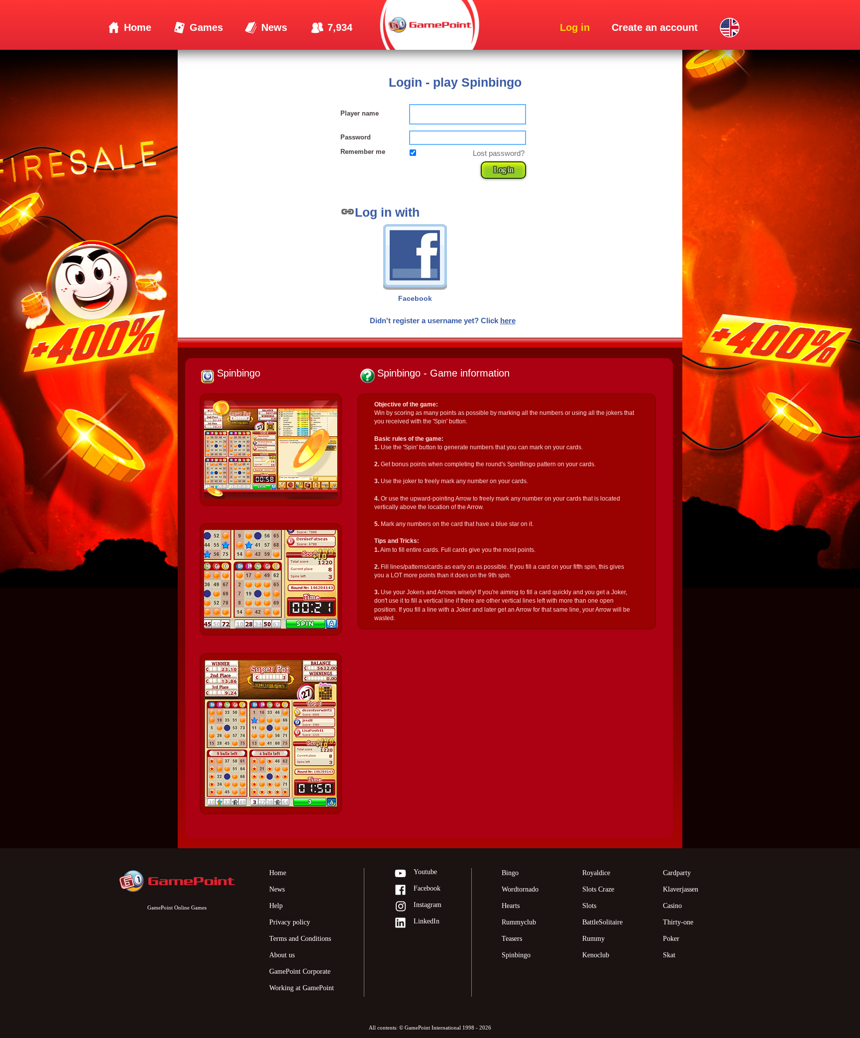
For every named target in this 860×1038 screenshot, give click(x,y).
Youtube (425, 872)
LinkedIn (426, 921)
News (277, 889)
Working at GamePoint (301, 988)
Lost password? (499, 153)
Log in (503, 169)
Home (277, 873)
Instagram (427, 904)
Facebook (427, 888)
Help (276, 905)
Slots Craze (598, 889)
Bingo (510, 873)
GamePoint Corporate (299, 971)
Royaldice (596, 873)
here (508, 320)
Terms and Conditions (300, 938)
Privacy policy (289, 922)
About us (282, 955)
